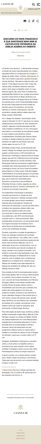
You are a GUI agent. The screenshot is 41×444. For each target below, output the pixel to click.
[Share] (37, 21)
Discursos (5, 13)
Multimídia (20, 55)
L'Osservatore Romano (11, 370)
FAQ (20, 430)
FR (19, 30)
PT (26, 30)
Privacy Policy (20, 438)
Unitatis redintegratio (28, 76)
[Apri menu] (38, 4)
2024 (11, 13)
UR (19, 121)
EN (15, 30)
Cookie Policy (20, 435)
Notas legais (20, 433)
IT (22, 30)
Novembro (18, 13)
